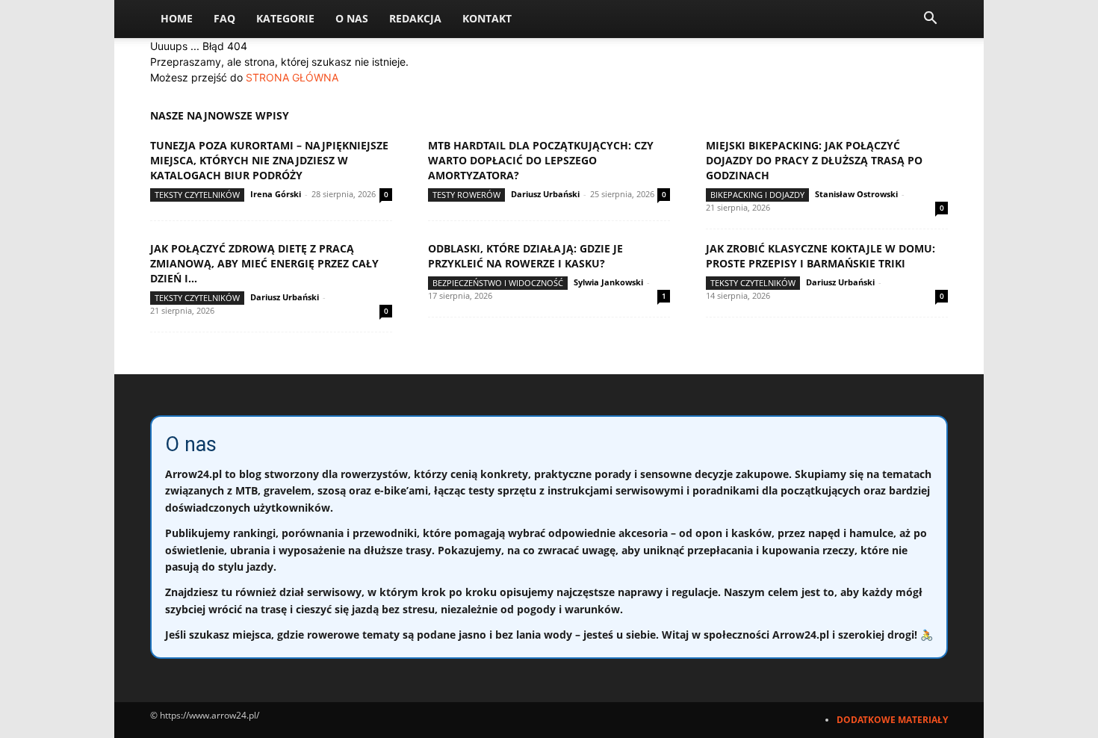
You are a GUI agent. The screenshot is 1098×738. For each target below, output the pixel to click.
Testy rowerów (466, 194)
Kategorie (285, 18)
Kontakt (487, 18)
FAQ (224, 18)
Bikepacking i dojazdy (757, 194)
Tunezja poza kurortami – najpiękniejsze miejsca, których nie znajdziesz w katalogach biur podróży (269, 160)
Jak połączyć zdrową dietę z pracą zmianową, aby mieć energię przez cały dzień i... (264, 263)
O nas (351, 18)
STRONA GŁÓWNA (292, 77)
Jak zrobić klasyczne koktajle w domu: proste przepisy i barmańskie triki (820, 255)
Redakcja (415, 18)
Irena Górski (275, 193)
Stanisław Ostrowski (856, 193)
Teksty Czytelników (197, 194)
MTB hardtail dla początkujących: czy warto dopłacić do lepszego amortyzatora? (541, 160)
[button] (930, 20)
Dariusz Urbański (545, 193)
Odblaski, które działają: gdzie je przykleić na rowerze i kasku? (525, 255)
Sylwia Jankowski (608, 282)
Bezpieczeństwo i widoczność (497, 282)
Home (177, 18)
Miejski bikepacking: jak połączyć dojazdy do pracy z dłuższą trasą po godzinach (814, 160)
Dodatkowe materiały (892, 719)
